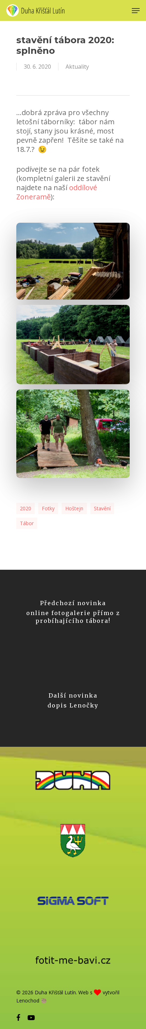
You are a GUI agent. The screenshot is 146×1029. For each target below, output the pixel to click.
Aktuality (77, 66)
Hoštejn (74, 508)
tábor (27, 523)
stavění (102, 508)
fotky (48, 508)
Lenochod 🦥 (31, 1000)
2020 (25, 508)
